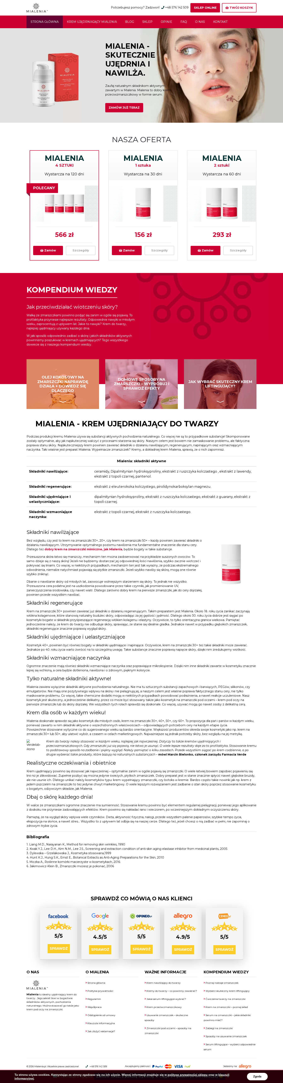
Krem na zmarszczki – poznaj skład (226, 1007)
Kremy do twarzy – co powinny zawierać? (171, 990)
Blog (129, 22)
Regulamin (94, 999)
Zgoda (257, 1076)
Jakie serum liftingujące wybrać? (166, 999)
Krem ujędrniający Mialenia (92, 22)
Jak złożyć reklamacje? (101, 1031)
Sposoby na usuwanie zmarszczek (226, 1036)
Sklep (147, 22)
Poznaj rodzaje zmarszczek (221, 982)
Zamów (50, 250)
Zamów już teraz (124, 107)
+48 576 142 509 (177, 7)
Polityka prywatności (100, 990)
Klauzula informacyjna (101, 1023)
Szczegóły (81, 250)
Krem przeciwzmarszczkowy (164, 1007)
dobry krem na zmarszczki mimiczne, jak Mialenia (83, 549)
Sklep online (205, 8)
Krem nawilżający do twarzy (163, 982)
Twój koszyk (241, 8)
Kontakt (220, 22)
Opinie (166, 22)
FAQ (183, 22)
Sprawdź (59, 949)
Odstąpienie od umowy (101, 1015)
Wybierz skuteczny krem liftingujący (227, 990)
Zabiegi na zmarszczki (219, 1028)
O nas (200, 22)
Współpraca (94, 1007)
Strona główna (45, 22)
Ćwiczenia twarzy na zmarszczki (225, 999)
